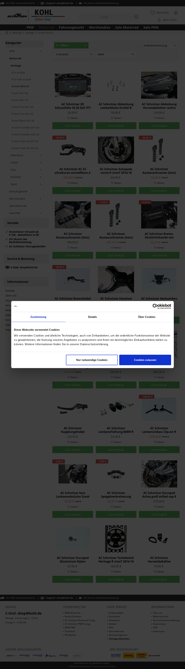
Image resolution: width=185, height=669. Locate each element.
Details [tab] (92, 316)
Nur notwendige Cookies (91, 359)
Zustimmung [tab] (38, 316)
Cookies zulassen (145, 359)
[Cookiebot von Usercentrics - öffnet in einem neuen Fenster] (155, 306)
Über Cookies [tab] (146, 316)
